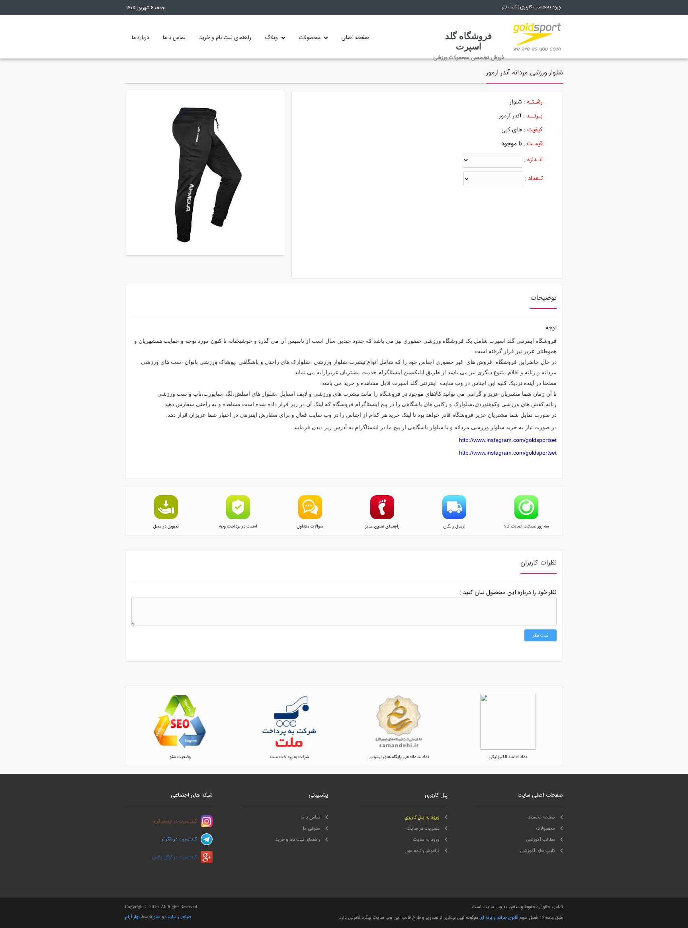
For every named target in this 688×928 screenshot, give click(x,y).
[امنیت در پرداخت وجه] (238, 518)
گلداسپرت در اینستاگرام (174, 821)
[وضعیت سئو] (180, 748)
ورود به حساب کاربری (540, 7)
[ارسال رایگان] (454, 518)
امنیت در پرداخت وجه (238, 526)
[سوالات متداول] (310, 518)
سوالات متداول (310, 526)
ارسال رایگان (454, 526)
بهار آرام (132, 917)
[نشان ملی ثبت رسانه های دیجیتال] (398, 748)
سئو (156, 917)
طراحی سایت (178, 917)
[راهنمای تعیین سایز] (382, 518)
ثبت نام (509, 7)
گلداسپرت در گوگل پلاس (174, 857)
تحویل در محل (166, 526)
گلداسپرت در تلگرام (179, 839)
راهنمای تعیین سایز (382, 526)
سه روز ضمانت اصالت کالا (526, 526)
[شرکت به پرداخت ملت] (289, 748)
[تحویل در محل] (166, 518)
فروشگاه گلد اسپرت (468, 41)
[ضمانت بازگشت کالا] (526, 518)
